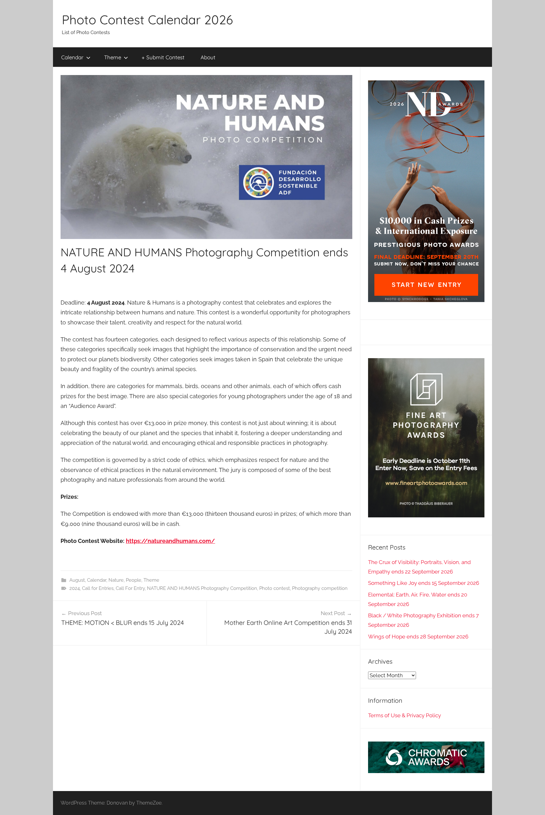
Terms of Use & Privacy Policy (404, 715)
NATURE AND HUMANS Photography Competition (202, 588)
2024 (74, 588)
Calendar (72, 57)
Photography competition (320, 588)
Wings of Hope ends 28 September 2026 (418, 636)
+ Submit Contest (163, 57)
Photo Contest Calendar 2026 (147, 19)
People (133, 580)
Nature (116, 580)
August (77, 580)
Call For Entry (130, 588)
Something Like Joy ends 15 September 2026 (423, 583)
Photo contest (274, 588)
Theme (112, 57)
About (208, 57)
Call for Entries (98, 588)
